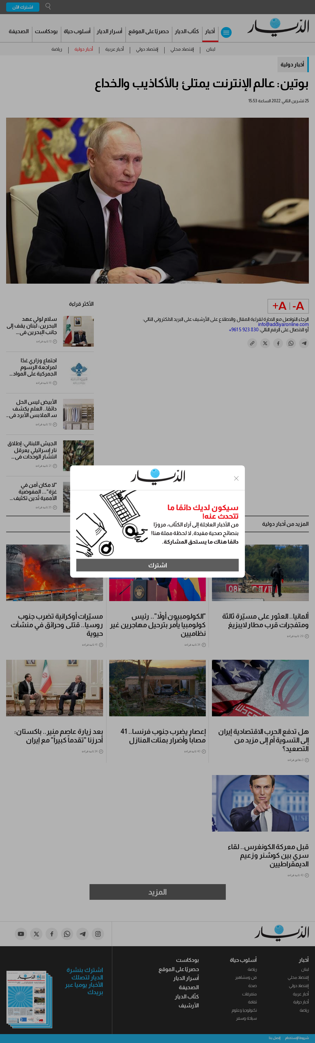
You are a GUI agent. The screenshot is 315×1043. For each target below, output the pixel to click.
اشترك (157, 565)
